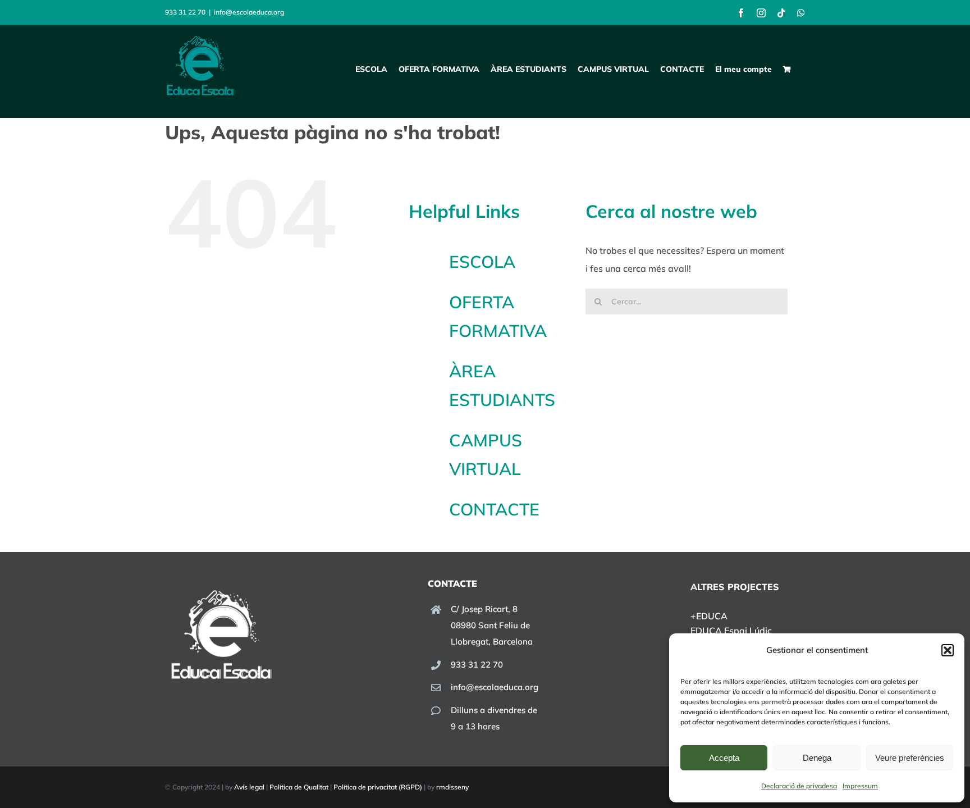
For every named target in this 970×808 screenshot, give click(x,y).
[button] (947, 650)
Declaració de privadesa (799, 786)
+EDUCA (709, 616)
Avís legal (249, 787)
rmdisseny (452, 787)
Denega (817, 758)
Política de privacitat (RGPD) (377, 787)
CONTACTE (494, 509)
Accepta (724, 758)
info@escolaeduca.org (249, 12)
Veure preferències (909, 758)
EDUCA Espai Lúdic (731, 630)
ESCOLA (482, 261)
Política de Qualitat (298, 787)
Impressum (860, 786)
